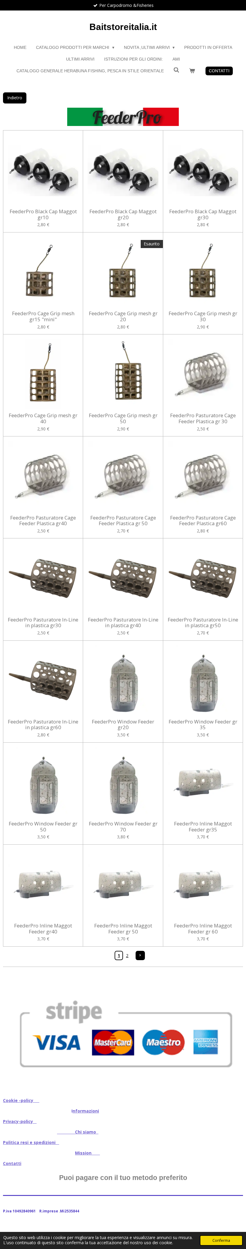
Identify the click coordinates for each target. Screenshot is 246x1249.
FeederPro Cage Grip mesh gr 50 (123, 418)
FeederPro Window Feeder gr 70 (123, 826)
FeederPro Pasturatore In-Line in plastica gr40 (123, 622)
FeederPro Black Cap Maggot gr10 (43, 214)
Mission (87, 1153)
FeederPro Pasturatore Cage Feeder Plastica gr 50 (123, 520)
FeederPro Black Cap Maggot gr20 (123, 214)
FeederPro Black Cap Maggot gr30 (202, 214)
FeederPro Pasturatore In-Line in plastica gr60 (43, 724)
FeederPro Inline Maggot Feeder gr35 (203, 826)
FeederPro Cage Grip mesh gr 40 (43, 418)
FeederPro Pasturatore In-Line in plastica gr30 (43, 622)
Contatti (12, 1163)
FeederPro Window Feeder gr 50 (43, 826)
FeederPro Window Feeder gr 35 (203, 724)
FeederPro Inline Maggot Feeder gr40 (43, 928)
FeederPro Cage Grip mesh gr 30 (203, 316)
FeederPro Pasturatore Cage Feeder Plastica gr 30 (203, 418)
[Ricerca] (176, 70)
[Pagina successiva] (140, 955)
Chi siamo (77, 1132)
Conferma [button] (221, 1240)
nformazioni (86, 1111)
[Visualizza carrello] (192, 71)
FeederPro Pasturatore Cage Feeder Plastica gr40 (43, 520)
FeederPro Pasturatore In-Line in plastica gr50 (203, 622)
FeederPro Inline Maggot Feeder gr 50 (123, 928)
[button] (237, 978)
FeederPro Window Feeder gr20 (123, 724)
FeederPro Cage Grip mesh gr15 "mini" (43, 316)
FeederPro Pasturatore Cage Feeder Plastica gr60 (203, 520)
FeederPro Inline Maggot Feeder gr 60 (203, 928)
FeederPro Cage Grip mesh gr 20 (123, 316)
